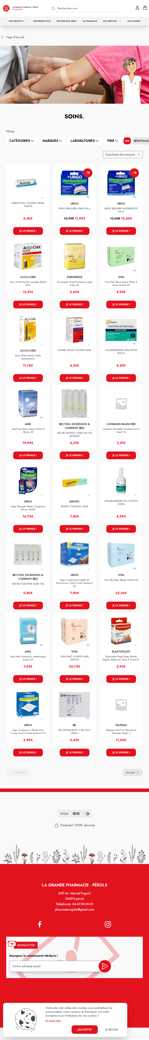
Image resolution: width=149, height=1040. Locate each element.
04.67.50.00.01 (83, 904)
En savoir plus (53, 1020)
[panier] (145, 7)
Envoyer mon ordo (66, 21)
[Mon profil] (137, 7)
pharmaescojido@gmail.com (74, 909)
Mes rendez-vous (42, 21)
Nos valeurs (133, 21)
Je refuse (112, 1029)
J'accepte (85, 1029)
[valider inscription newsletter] (105, 966)
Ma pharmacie (90, 21)
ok (127, 141)
